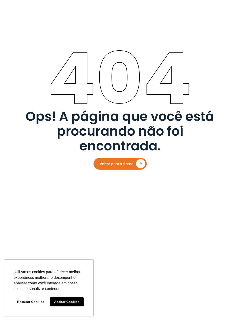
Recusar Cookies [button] (30, 302)
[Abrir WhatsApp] (228, 308)
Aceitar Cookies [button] (66, 302)
